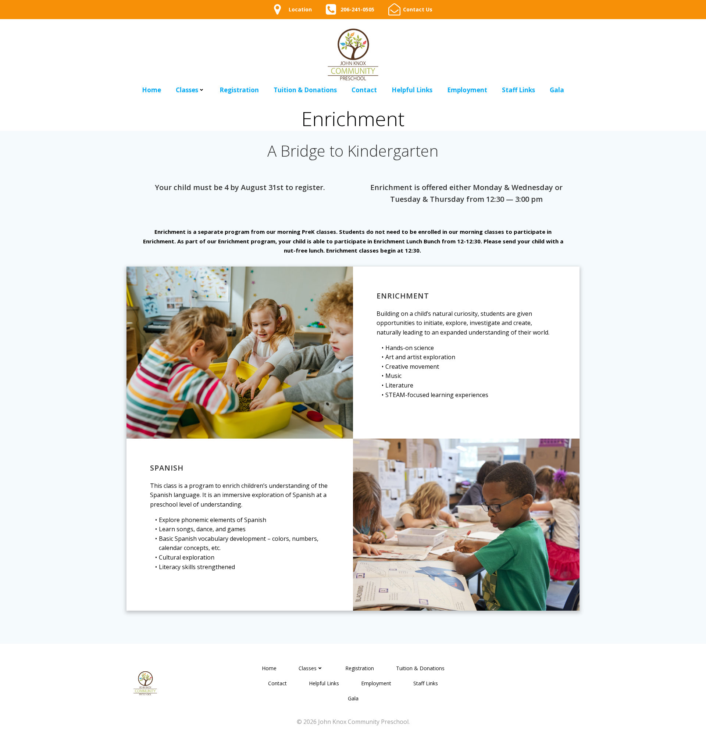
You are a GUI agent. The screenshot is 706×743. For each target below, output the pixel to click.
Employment (467, 90)
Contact (364, 90)
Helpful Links (412, 90)
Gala (557, 90)
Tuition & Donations (305, 90)
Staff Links (518, 90)
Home (151, 90)
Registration (239, 90)
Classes (187, 90)
